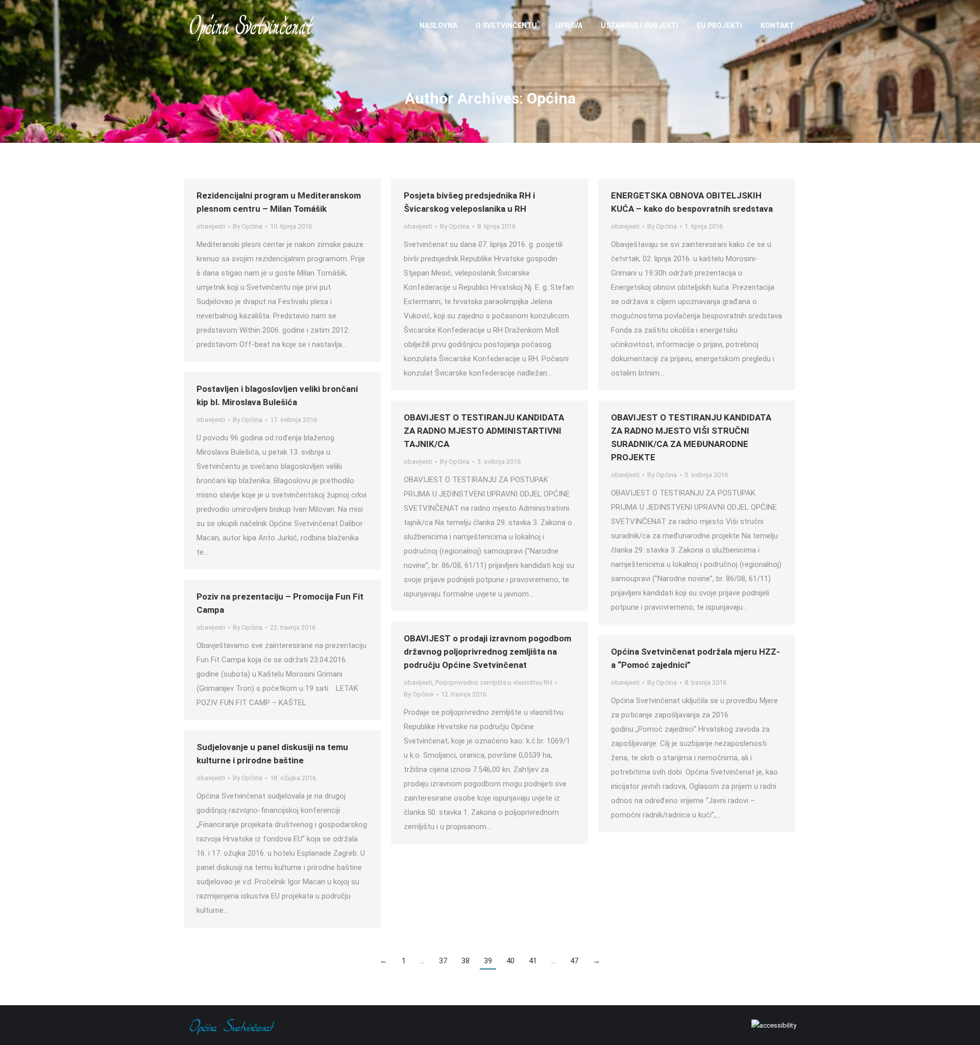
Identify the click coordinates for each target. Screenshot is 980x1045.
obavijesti (211, 226)
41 (533, 960)
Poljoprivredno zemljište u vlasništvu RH (493, 682)
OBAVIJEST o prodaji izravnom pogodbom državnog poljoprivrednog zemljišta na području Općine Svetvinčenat (487, 651)
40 (510, 960)
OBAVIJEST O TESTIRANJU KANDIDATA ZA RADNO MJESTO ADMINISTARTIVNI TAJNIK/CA (484, 430)
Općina (551, 98)
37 (443, 960)
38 (465, 960)
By (247, 226)
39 (488, 960)
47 (574, 960)
